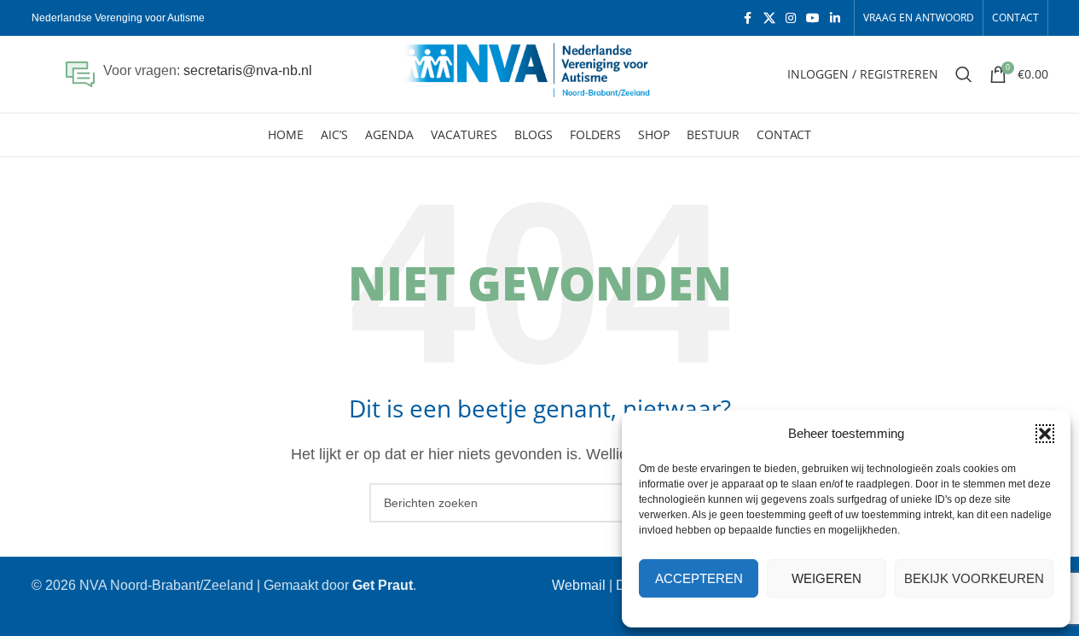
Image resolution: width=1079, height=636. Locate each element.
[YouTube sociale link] (813, 18)
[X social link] (769, 18)
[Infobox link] (189, 74)
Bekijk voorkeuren (974, 578)
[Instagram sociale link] (790, 18)
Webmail (579, 585)
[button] (1044, 433)
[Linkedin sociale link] (835, 18)
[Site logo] (539, 73)
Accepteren (699, 578)
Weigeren (826, 578)
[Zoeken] (964, 74)
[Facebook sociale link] (748, 18)
